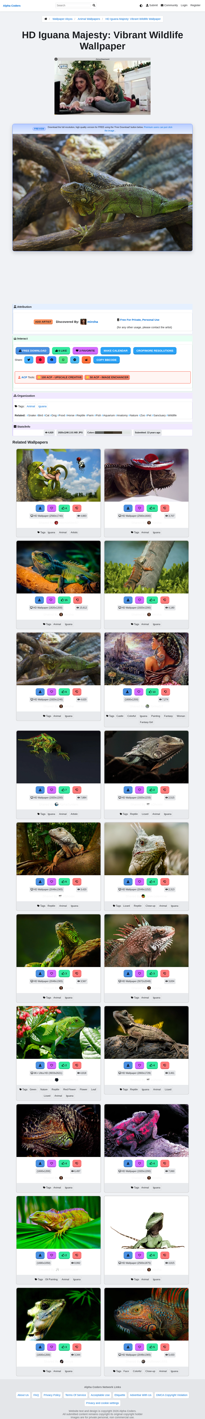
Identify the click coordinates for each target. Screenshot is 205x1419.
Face (126, 1371)
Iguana (51, 532)
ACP (24, 377)
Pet (149, 415)
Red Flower (69, 1089)
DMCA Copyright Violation (171, 1395)
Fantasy (168, 716)
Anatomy (122, 415)
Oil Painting (51, 1279)
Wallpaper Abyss (62, 18)
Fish (98, 415)
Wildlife (171, 415)
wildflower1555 (156, 1361)
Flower (83, 1089)
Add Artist (43, 321)
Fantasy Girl (146, 722)
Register (195, 5)
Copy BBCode (106, 359)
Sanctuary (159, 415)
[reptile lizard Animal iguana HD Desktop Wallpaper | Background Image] (146, 782)
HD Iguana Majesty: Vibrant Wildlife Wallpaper (133, 18)
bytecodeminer (156, 896)
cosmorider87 (69, 522)
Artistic (74, 532)
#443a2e (117, 432)
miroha (92, 321)
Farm (90, 415)
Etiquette (120, 1395)
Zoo (142, 415)
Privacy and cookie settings (102, 1403)
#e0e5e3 (126, 432)
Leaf (93, 1089)
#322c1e (108, 432)
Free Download (33, 350)
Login (184, 5)
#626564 (99, 432)
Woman (181, 716)
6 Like (62, 350)
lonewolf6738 (68, 1080)
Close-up (150, 906)
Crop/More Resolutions (154, 350)
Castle (119, 716)
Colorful (131, 716)
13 (153, 691)
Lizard (145, 814)
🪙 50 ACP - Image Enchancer (107, 377)
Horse (70, 415)
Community (170, 5)
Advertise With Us (140, 1395)
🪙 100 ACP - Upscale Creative (59, 377)
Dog (53, 415)
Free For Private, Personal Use (139, 319)
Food (61, 415)
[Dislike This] (164, 789)
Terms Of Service (75, 1395)
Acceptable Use (100, 1395)
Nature (133, 415)
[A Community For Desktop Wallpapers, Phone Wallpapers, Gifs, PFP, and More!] (45, 18)
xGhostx (157, 804)
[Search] (94, 5)
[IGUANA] (59, 1247)
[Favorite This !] (139, 789)
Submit (153, 5)
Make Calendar (116, 350)
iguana (42, 406)
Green (33, 1089)
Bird (40, 415)
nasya (68, 1361)
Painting (155, 716)
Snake (32, 415)
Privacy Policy (52, 1395)
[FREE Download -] (128, 789)
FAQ (36, 1395)
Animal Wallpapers (89, 18)
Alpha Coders (12, 5)
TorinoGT (156, 706)
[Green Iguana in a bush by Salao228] (59, 1057)
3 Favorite (86, 350)
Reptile (80, 415)
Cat (47, 415)
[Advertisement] (102, 277)
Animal (31, 406)
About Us (23, 1395)
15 (66, 600)
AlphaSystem (68, 804)
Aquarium (109, 415)
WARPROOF (69, 1269)
